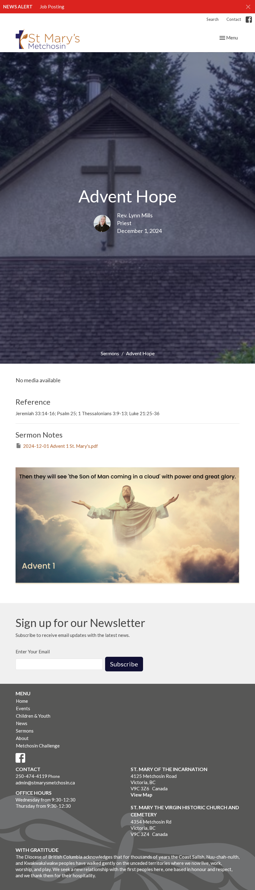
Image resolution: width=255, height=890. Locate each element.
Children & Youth (33, 716)
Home (22, 701)
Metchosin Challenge (38, 745)
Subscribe (124, 664)
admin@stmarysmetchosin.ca (45, 782)
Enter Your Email (33, 651)
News (21, 723)
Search (212, 19)
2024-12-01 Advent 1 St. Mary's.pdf (60, 446)
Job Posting (52, 6)
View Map (141, 794)
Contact (233, 19)
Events (23, 708)
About (22, 738)
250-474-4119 (31, 776)
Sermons (110, 353)
